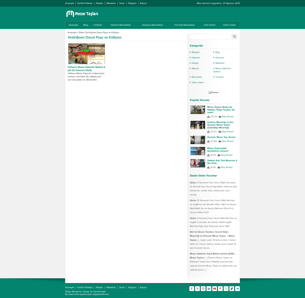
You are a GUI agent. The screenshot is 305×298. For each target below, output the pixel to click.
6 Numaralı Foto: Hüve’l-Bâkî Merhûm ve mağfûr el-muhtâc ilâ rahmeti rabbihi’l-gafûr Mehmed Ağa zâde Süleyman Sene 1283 (213, 222)
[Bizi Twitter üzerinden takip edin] (197, 288)
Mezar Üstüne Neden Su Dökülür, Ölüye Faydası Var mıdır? (221, 110)
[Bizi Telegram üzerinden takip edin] (237, 288)
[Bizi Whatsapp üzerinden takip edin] (226, 288)
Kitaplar (195, 63)
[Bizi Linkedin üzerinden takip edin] (209, 288)
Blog (217, 52)
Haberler (196, 57)
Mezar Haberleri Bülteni (222, 70)
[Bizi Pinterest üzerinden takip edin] (220, 288)
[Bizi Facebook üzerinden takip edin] (191, 288)
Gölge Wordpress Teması (77, 291)
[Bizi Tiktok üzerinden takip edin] (231, 288)
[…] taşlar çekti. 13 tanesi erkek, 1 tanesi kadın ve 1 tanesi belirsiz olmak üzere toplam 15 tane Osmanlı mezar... (213, 244)
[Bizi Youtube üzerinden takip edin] (214, 288)
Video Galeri (198, 82)
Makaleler (220, 63)
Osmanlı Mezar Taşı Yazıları (221, 137)
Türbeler (219, 77)
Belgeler (196, 52)
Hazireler (219, 57)
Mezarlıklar (197, 77)
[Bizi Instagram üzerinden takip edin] (203, 288)
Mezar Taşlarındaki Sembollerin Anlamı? (217, 149)
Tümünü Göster (230, 279)
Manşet (195, 68)
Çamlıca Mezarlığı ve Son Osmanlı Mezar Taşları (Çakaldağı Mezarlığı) (220, 125)
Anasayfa (72, 32)
